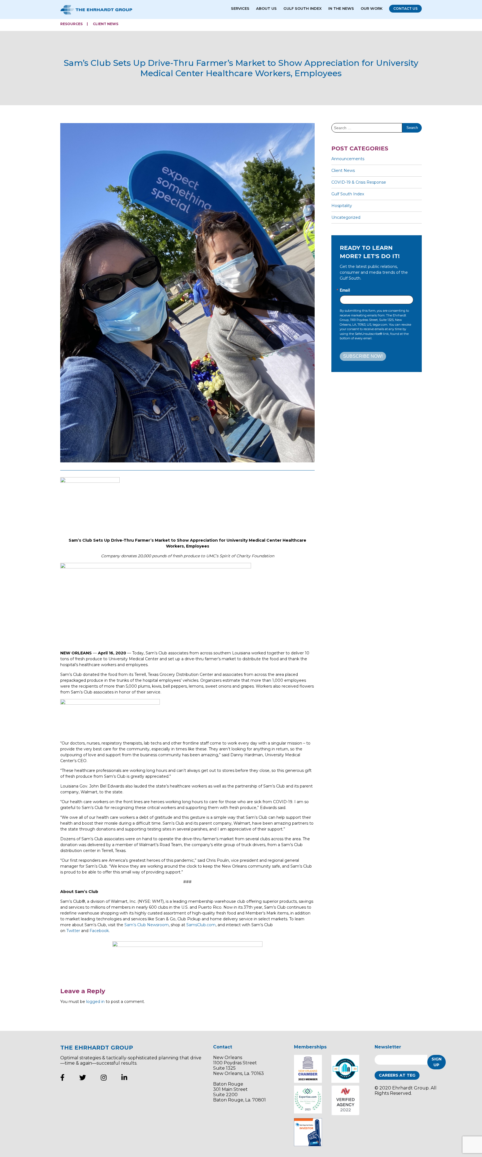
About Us (266, 8)
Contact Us (405, 8)
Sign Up (437, 1062)
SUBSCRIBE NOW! (363, 356)
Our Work (371, 8)
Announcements (347, 158)
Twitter (73, 930)
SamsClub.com (201, 924)
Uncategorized (345, 217)
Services (240, 8)
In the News (341, 8)
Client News (105, 24)
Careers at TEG (397, 1075)
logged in (95, 1001)
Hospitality (341, 205)
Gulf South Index (302, 8)
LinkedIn (124, 1077)
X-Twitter (82, 1077)
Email (345, 290)
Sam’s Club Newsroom (146, 924)
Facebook (99, 930)
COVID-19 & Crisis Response (358, 182)
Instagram (104, 1077)
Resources (71, 24)
